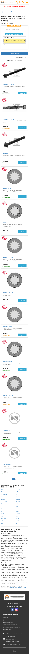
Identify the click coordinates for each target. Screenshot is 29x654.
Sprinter (3, 509)
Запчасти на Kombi (9, 12)
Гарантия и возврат (8, 622)
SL (2, 506)
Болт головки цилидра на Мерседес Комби (13, 85)
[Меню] (27, 2)
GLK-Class (4, 501)
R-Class (3, 504)
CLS (2, 496)
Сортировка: (10, 60)
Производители (7, 629)
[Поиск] (17, 2)
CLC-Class (4, 494)
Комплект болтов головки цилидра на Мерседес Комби (12, 224)
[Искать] (24, 29)
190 (2, 489)
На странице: (19, 57)
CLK (17, 494)
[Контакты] (20, 2)
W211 (17, 523)
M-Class (18, 501)
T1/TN (2, 511)
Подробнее (22, 93)
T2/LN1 (17, 511)
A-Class (18, 489)
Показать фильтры (14, 53)
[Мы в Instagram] (16, 609)
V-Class (18, 513)
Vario (2, 513)
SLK (17, 506)
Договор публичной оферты (10, 624)
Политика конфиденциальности (11, 627)
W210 (2, 523)
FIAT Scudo (23, 587)
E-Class (3, 499)
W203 (17, 521)
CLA (17, 492)
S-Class (18, 504)
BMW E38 (17, 587)
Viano (2, 516)
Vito (17, 516)
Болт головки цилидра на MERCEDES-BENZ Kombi (14, 121)
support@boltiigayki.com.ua (13, 644)
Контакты (5, 617)
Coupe (17, 496)
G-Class (18, 499)
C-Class (3, 492)
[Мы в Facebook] (12, 609)
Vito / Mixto (4, 518)
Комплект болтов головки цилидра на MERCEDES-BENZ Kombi (12, 190)
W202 (2, 521)
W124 (17, 518)
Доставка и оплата (8, 620)
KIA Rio (12, 587)
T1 (16, 509)
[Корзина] (23, 2)
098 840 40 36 (15, 603)
